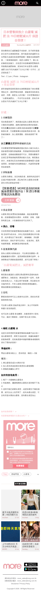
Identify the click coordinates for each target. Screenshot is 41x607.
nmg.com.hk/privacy (25, 453)
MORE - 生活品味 (6, 549)
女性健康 (5, 45)
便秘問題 (15, 474)
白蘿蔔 (26, 474)
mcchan (5, 517)
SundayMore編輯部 (24, 45)
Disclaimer (15, 584)
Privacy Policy (25, 584)
